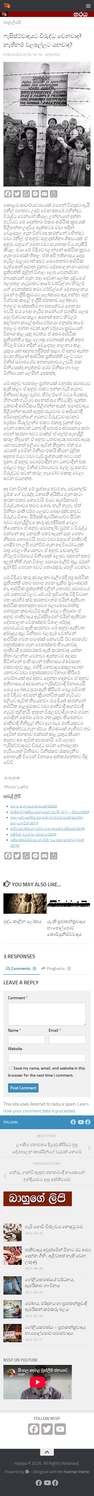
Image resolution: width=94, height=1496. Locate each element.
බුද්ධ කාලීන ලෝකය (22, 921)
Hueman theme (76, 1472)
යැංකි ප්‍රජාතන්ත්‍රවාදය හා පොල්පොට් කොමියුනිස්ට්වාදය (66, 928)
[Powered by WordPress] (27, 1472)
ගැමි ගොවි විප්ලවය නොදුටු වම (54, 1226)
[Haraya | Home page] (8, 6)
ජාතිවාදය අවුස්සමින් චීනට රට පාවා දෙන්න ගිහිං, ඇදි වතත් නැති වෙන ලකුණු (58, 1256)
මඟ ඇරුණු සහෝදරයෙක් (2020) (33, 806)
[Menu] (88, 5)
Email (55, 1030)
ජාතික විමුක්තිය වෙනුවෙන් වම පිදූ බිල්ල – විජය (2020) (49, 812)
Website (15, 1048)
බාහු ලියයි (12, 22)
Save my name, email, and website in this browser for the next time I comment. (46, 1072)
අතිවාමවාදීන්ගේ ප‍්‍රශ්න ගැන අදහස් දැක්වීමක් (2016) (47, 829)
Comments (23, 968)
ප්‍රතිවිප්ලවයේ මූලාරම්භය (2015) (33, 834)
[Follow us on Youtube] (80, 1122)
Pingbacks (58, 968)
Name (14, 1030)
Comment (18, 998)
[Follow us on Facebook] (73, 1122)
